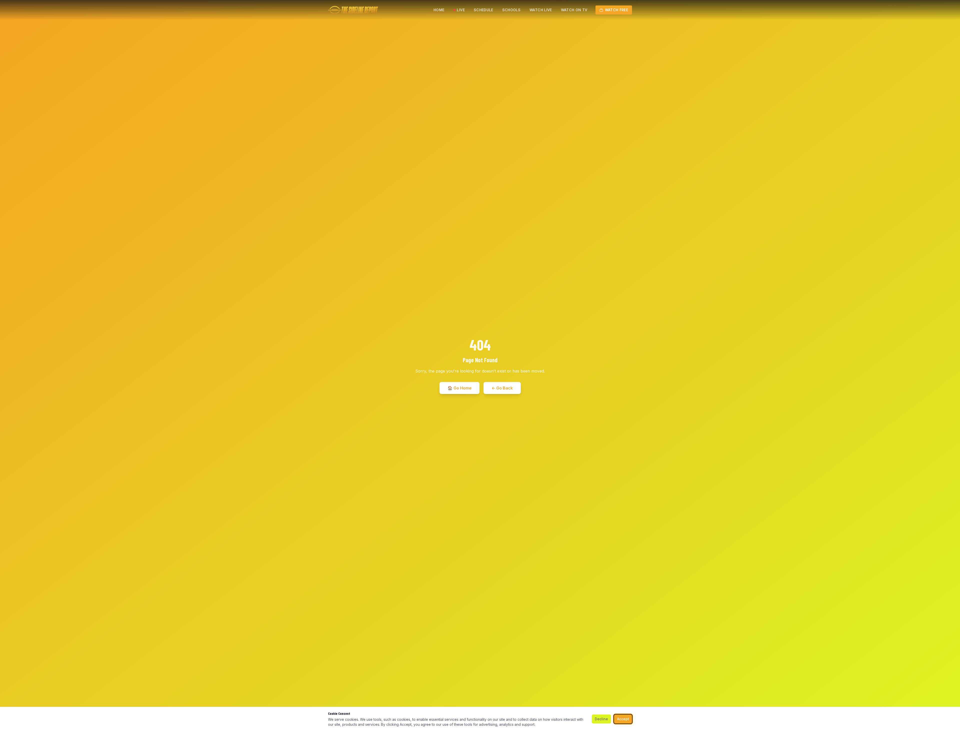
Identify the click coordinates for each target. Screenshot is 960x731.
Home (439, 10)
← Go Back (502, 387)
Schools (511, 10)
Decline (601, 719)
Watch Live (541, 10)
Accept (623, 719)
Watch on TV (574, 10)
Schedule (483, 10)
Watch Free (616, 10)
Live (460, 10)
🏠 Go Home (460, 387)
